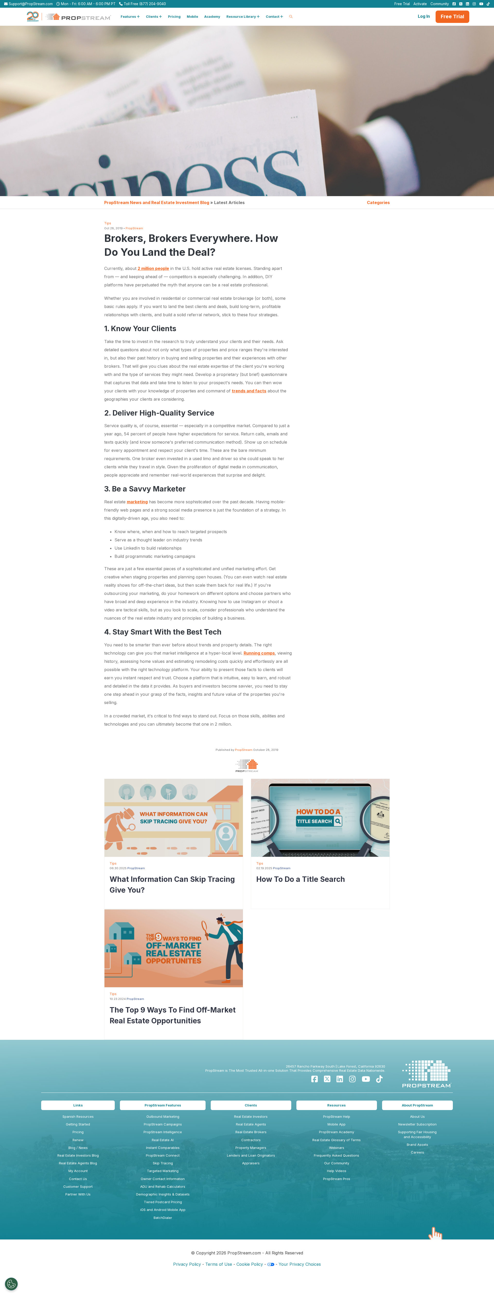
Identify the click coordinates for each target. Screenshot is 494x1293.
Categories (378, 202)
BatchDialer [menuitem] (163, 1218)
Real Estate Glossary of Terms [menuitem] (336, 1140)
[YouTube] (366, 1079)
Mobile (192, 16)
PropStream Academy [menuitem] (336, 1132)
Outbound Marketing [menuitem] (162, 1116)
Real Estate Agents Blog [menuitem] (78, 1163)
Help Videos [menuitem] (336, 1171)
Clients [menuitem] (251, 1105)
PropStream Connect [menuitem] (163, 1155)
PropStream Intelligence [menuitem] (163, 1132)
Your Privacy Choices (300, 1264)
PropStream (134, 228)
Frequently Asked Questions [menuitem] (336, 1155)
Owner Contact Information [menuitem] (163, 1179)
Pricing (174, 16)
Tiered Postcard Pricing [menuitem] (163, 1202)
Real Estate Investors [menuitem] (251, 1116)
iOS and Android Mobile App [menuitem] (163, 1210)
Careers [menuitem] (417, 1152)
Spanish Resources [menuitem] (78, 1116)
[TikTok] (379, 1079)
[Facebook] (314, 1079)
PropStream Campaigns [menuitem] (163, 1124)
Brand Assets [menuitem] (417, 1144)
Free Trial (452, 16)
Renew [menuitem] (78, 1140)
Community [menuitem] (439, 4)
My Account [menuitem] (78, 1171)
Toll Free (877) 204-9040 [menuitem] (144, 4)
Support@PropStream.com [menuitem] (30, 4)
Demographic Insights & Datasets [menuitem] (163, 1194)
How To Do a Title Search (300, 879)
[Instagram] (352, 1079)
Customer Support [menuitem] (78, 1186)
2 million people (153, 268)
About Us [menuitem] (417, 1116)
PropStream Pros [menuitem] (336, 1179)
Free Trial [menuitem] (402, 4)
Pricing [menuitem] (78, 1132)
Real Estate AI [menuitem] (163, 1140)
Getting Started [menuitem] (78, 1124)
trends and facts (249, 390)
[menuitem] (453, 4)
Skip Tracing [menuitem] (163, 1163)
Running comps (259, 653)
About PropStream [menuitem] (417, 1105)
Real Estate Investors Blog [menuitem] (78, 1155)
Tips (107, 223)
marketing (137, 501)
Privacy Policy (187, 1264)
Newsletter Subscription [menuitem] (417, 1124)
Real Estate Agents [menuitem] (251, 1124)
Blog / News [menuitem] (78, 1148)
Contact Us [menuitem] (78, 1179)
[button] (130, 17)
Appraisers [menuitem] (251, 1163)
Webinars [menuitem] (336, 1148)
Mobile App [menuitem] (337, 1124)
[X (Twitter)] (327, 1079)
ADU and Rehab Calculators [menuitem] (162, 1186)
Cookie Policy (249, 1264)
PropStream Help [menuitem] (336, 1116)
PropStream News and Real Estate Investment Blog (156, 202)
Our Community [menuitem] (336, 1163)
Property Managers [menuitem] (250, 1148)
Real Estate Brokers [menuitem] (251, 1132)
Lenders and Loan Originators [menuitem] (251, 1155)
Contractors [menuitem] (251, 1140)
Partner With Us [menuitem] (78, 1194)
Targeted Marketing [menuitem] (163, 1171)
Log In (424, 16)
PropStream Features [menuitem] (163, 1105)
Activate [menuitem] (420, 4)
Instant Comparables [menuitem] (163, 1148)
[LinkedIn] (340, 1079)
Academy (212, 16)
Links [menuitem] (78, 1105)
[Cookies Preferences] (11, 1284)
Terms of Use (218, 1264)
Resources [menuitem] (336, 1105)
